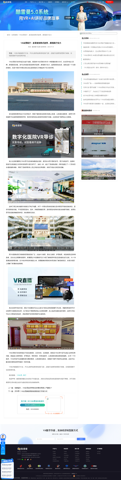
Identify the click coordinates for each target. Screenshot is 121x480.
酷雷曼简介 (87, 59)
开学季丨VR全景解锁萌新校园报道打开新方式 (27, 391)
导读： (11, 53)
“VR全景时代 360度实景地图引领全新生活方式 (98, 55)
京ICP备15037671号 (60, 475)
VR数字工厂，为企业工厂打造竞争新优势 (97, 91)
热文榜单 (85, 38)
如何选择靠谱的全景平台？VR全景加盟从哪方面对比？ (99, 99)
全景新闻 (15, 35)
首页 (8, 35)
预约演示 (109, 1)
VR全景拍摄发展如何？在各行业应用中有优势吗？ (99, 79)
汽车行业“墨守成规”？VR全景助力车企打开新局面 (99, 87)
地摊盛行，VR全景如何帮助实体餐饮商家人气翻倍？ (30, 388)
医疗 (24, 375)
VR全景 (19, 375)
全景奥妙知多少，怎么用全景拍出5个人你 (97, 51)
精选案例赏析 (87, 110)
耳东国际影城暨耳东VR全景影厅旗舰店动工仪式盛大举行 (99, 43)
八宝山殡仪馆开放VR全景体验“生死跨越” (97, 63)
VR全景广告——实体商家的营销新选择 (96, 83)
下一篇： (11, 391)
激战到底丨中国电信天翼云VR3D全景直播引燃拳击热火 (99, 47)
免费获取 (81, 439)
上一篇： (11, 388)
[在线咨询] (3, 436)
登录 (100, 2)
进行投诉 (73, 473)
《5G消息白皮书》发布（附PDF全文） (96, 67)
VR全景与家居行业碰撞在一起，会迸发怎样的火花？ (99, 103)
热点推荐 (85, 74)
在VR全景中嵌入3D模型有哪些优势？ (96, 95)
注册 (103, 2)
